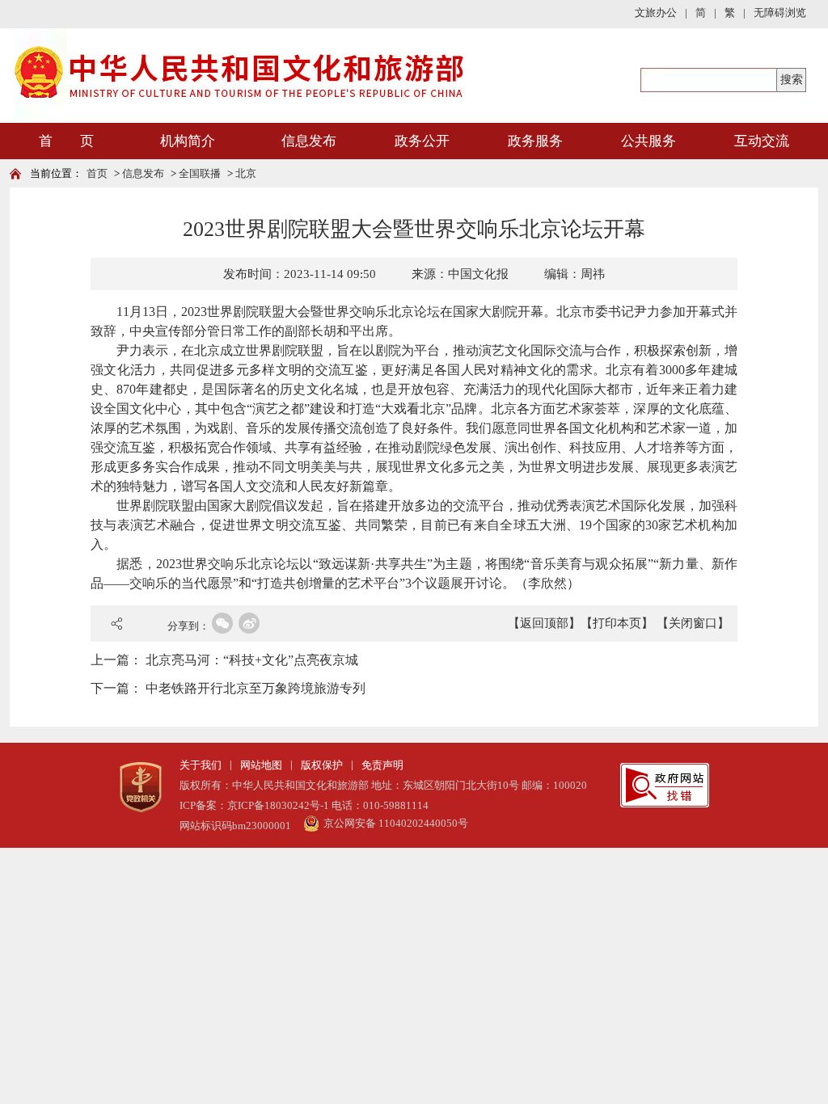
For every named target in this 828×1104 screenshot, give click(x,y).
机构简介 (187, 141)
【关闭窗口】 (693, 623)
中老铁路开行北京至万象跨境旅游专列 (255, 688)
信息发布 (308, 141)
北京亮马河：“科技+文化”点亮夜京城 (252, 660)
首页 (97, 173)
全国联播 (200, 173)
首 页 (66, 141)
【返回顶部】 (544, 623)
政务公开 (422, 141)
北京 (245, 173)
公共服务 (648, 141)
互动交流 (761, 141)
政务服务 (535, 141)
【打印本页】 (617, 623)
